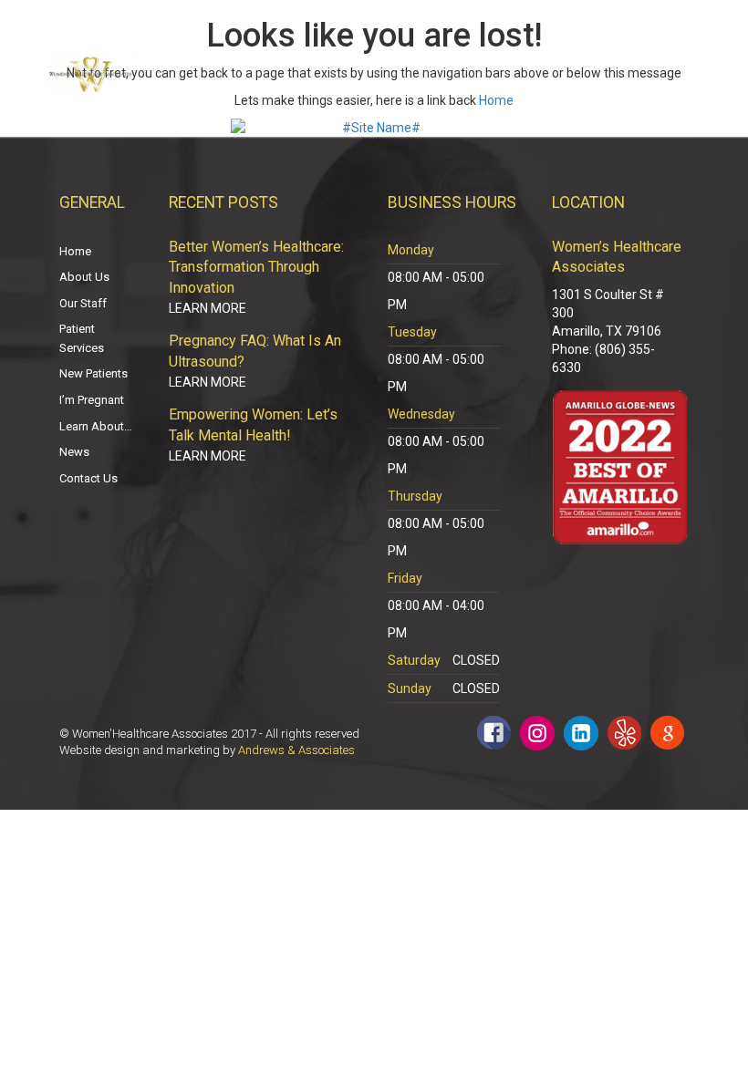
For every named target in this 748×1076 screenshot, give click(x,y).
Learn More (207, 308)
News (74, 452)
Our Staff (83, 303)
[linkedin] (581, 733)
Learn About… (95, 426)
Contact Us (88, 478)
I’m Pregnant (91, 400)
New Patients (93, 373)
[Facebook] (494, 733)
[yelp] (624, 733)
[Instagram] (537, 733)
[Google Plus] (667, 733)
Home (496, 100)
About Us (84, 277)
